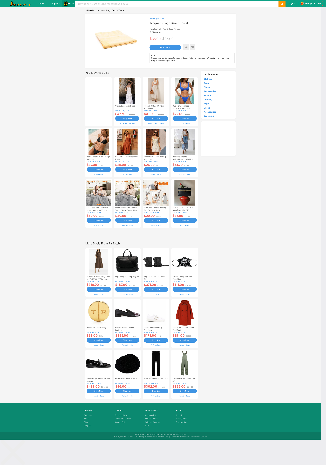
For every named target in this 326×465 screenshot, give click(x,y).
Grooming (209, 116)
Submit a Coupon (152, 422)
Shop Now (165, 47)
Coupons (87, 426)
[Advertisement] (99, 101)
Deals (71, 3)
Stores (40, 3)
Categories (54, 3)
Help (147, 426)
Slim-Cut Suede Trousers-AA (156, 378)
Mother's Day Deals (123, 418)
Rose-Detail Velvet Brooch (126, 378)
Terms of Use (181, 422)
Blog (86, 422)
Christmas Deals (121, 415)
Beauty (207, 95)
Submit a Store (151, 418)
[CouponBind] (22, 3)
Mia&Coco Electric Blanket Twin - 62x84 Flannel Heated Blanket (127, 210)
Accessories (210, 91)
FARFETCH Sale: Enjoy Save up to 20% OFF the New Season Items (98, 279)
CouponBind (159, 437)
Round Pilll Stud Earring (96, 327)
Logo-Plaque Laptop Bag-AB (127, 276)
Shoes (207, 87)
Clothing (208, 79)
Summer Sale (120, 422)
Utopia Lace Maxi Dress (125, 106)
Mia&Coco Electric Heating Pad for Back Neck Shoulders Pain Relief (155, 210)
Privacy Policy (181, 418)
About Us (179, 415)
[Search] (282, 4)
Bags (206, 83)
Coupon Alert (150, 415)
